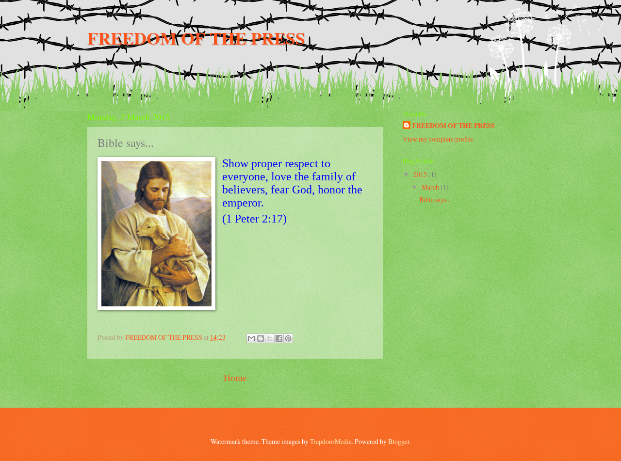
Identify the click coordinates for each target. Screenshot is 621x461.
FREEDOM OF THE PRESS (196, 37)
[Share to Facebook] (279, 338)
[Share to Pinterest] (288, 338)
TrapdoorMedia (331, 441)
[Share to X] (270, 338)
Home (235, 377)
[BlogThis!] (260, 338)
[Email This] (251, 338)
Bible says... (435, 199)
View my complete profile (438, 138)
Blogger (398, 441)
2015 (420, 174)
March (431, 186)
